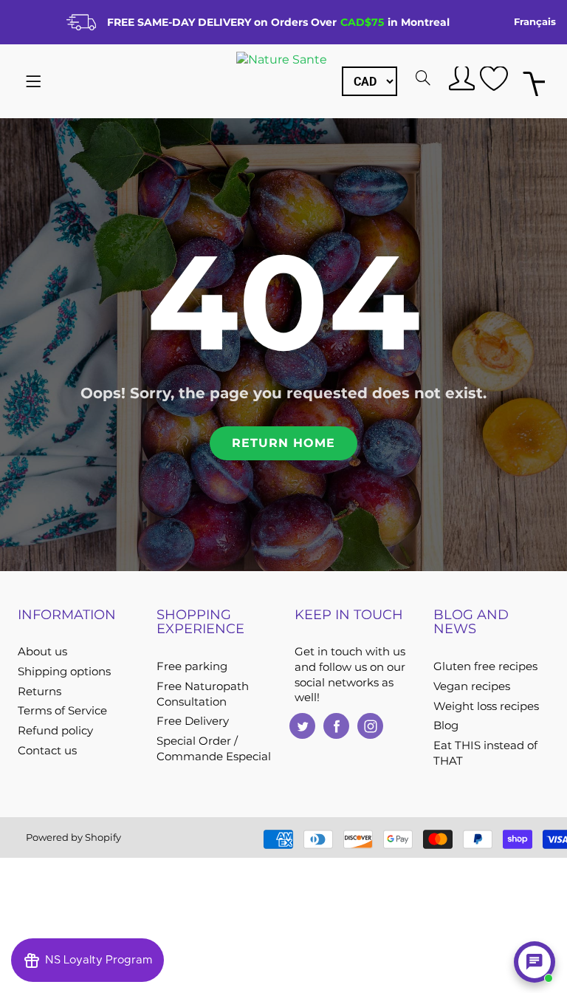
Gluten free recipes (485, 666)
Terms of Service (62, 710)
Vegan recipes (471, 686)
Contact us (47, 750)
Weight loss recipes (486, 706)
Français (535, 21)
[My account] (460, 77)
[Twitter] (302, 726)
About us (42, 651)
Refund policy (55, 730)
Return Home (283, 443)
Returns (39, 691)
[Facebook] (336, 726)
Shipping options (64, 671)
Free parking (192, 666)
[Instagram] (370, 726)
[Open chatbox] (534, 962)
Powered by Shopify (73, 837)
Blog (445, 725)
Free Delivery (193, 721)
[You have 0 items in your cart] (534, 82)
